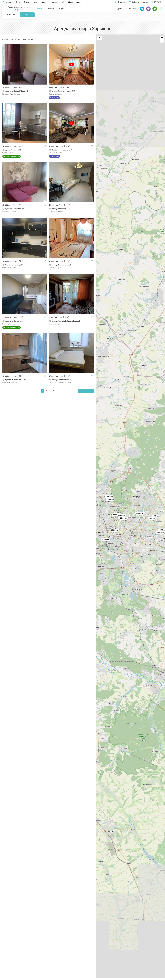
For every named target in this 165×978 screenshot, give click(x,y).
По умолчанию (26, 39)
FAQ (63, 2)
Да (27, 15)
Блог (35, 2)
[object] (24, 92)
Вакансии (44, 2)
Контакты (54, 2)
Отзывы (27, 2)
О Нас (18, 2)
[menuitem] (38, 9)
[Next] (86, 391)
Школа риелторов (74, 2)
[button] (119, 2)
